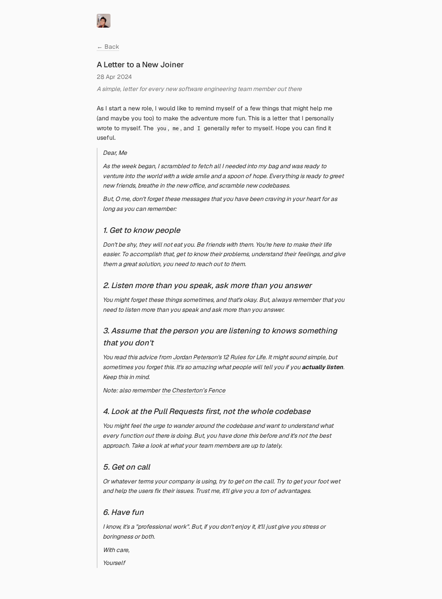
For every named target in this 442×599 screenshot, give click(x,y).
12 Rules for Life (244, 357)
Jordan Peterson (195, 357)
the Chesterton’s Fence (193, 390)
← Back (108, 46)
